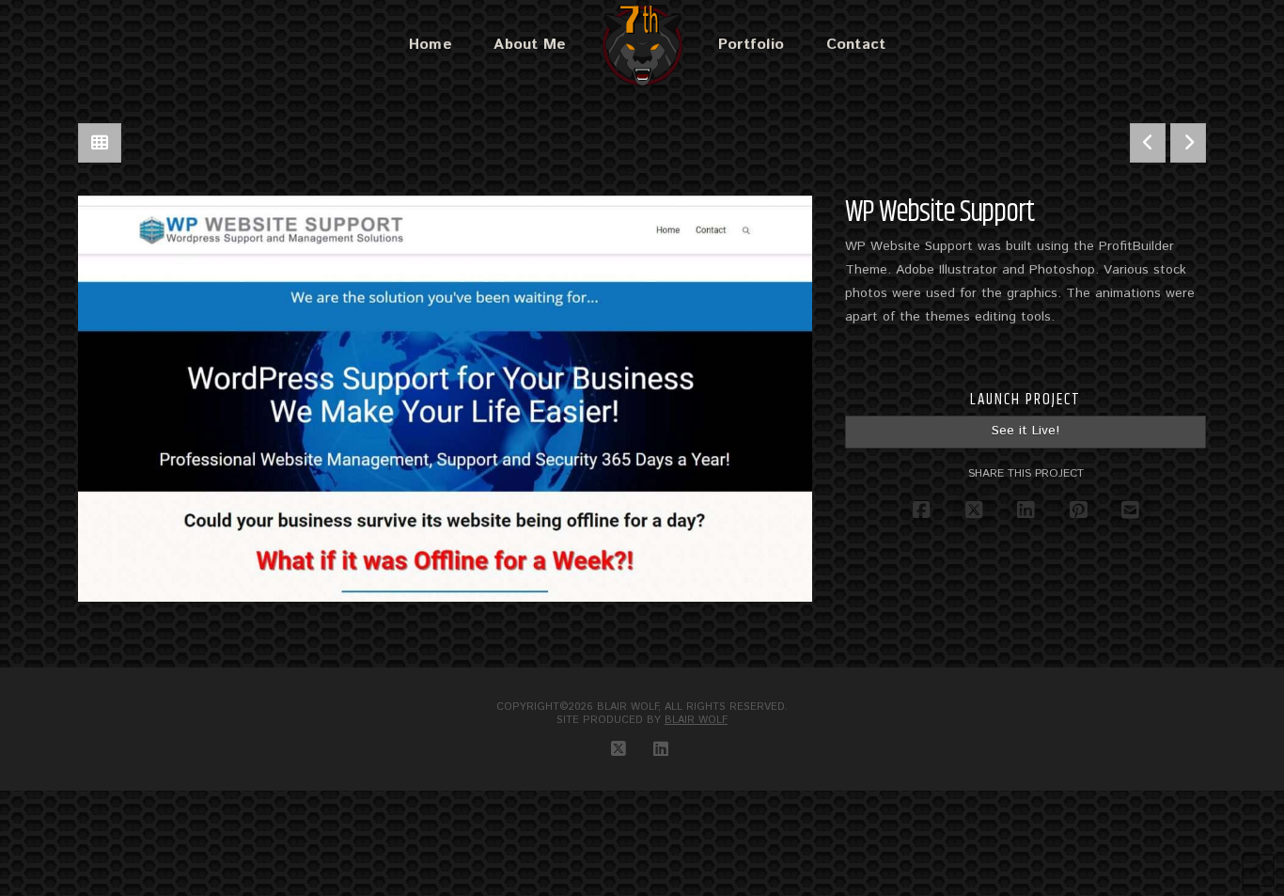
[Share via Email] (1130, 510)
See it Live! (1025, 430)
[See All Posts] (99, 143)
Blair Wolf (696, 720)
